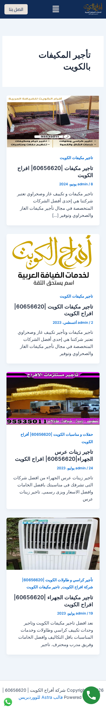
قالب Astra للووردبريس (41, 697)
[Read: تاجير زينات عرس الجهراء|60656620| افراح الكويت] (52, 398)
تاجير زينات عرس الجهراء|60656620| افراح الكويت (54, 455)
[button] (56, 9)
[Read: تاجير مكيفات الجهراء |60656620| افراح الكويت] (52, 543)
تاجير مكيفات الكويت (76, 158)
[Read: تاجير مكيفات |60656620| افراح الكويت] (52, 121)
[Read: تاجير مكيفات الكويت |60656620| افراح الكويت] (52, 259)
